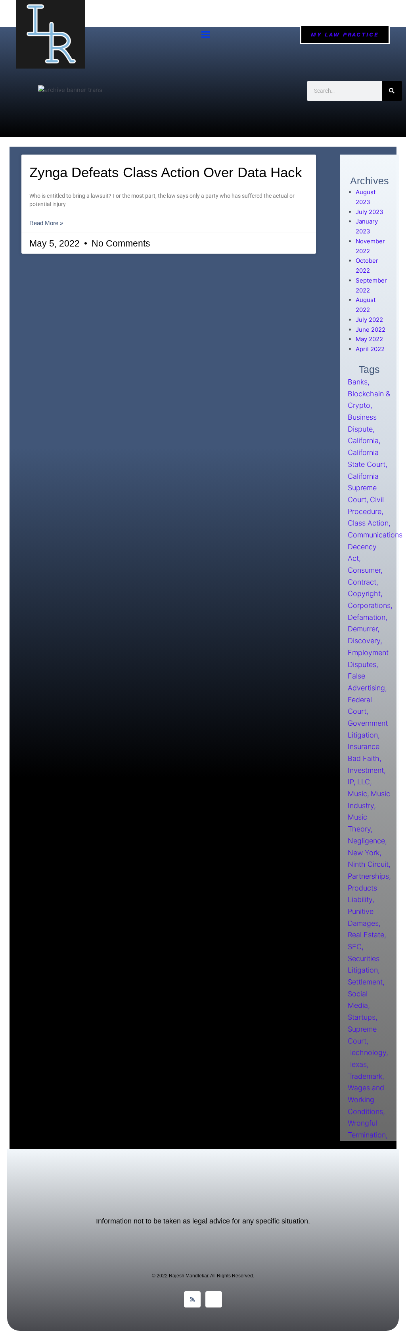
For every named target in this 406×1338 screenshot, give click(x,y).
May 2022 (369, 339)
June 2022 (370, 329)
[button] (205, 34)
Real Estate (366, 935)
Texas (357, 1064)
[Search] (392, 91)
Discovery (364, 641)
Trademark (365, 1076)
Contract (362, 582)
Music (357, 793)
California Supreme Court (363, 488)
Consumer (364, 570)
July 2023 (369, 212)
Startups (361, 1017)
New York (363, 853)
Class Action (368, 523)
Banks (358, 382)
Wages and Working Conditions (366, 1100)
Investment (366, 770)
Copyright (364, 594)
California (363, 441)
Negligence (366, 841)
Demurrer (362, 629)
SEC (355, 946)
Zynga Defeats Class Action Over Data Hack (165, 172)
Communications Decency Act (375, 546)
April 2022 (370, 349)
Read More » (46, 223)
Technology (367, 1053)
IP (351, 782)
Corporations (369, 605)
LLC (363, 782)
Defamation (366, 617)
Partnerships (368, 876)
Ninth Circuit (368, 864)
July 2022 (369, 319)
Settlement (365, 982)
